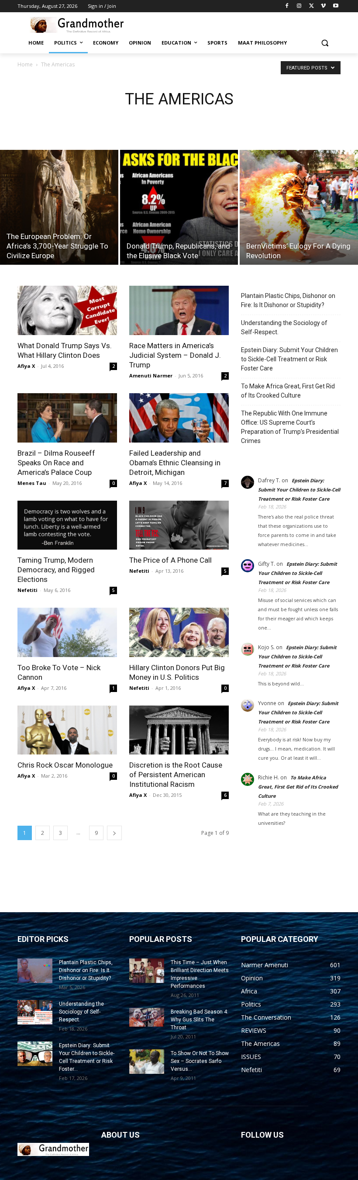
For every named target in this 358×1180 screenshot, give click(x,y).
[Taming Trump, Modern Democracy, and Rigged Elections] (67, 525)
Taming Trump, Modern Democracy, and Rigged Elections (56, 570)
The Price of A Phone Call (170, 560)
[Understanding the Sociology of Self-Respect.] (34, 1012)
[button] (324, 43)
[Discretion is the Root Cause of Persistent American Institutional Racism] (179, 730)
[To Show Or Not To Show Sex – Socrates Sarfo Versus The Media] (146, 1061)
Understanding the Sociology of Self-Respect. (284, 327)
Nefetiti (27, 590)
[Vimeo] (323, 6)
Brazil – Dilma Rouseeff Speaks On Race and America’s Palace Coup (56, 463)
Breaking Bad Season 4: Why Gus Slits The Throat (199, 1020)
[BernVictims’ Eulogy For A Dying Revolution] (299, 207)
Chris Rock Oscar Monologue (65, 765)
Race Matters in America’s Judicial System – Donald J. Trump (175, 355)
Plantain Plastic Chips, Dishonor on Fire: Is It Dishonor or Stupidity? (288, 300)
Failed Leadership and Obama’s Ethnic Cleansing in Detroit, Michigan (174, 463)
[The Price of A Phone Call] (179, 525)
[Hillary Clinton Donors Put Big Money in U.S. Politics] (179, 632)
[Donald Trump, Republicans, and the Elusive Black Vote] (179, 207)
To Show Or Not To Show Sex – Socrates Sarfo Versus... (200, 1061)
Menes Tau (31, 483)
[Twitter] (311, 6)
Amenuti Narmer (150, 375)
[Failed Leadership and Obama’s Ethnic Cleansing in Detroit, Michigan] (179, 418)
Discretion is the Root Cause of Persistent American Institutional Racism (175, 775)
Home (25, 64)
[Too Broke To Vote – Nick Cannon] (67, 632)
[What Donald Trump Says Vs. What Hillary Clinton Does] (67, 310)
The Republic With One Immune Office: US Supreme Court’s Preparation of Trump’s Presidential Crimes (290, 427)
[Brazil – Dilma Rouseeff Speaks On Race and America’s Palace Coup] (67, 418)
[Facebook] (287, 6)
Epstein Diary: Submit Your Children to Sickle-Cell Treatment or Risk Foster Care (289, 359)
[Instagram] (299, 6)
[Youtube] (335, 6)
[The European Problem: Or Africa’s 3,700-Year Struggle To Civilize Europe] (59, 207)
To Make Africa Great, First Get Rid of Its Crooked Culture (288, 391)
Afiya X (26, 366)
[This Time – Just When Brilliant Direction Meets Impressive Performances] (146, 971)
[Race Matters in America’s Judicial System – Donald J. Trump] (179, 310)
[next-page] (114, 833)
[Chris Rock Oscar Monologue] (67, 730)
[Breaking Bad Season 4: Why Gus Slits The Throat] (146, 1017)
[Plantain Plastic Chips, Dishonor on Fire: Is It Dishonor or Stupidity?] (34, 971)
